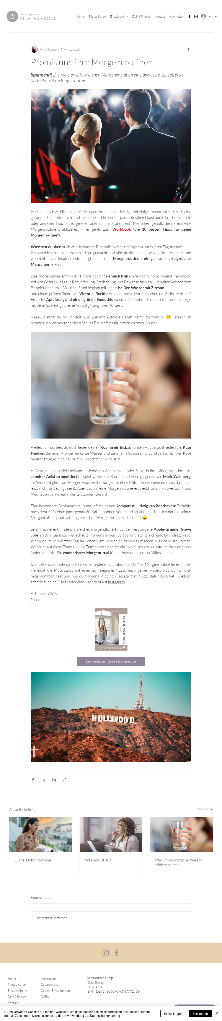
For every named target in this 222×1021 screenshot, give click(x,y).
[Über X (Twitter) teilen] (43, 780)
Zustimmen (200, 1013)
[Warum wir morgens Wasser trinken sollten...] (181, 834)
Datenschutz (49, 984)
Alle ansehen (204, 809)
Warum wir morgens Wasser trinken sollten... (178, 862)
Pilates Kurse (17, 984)
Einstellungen (173, 1013)
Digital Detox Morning (33, 860)
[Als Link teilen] (65, 780)
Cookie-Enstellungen (55, 990)
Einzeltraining (17, 990)
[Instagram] (196, 16)
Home (12, 978)
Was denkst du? (98, 860)
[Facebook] (189, 16)
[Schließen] (216, 1014)
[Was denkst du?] (111, 834)
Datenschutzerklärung (105, 1015)
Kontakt (13, 1003)
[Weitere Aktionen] (188, 49)
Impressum (48, 978)
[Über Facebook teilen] (33, 780)
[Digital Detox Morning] (40, 834)
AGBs (45, 997)
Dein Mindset (17, 997)
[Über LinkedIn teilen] (54, 780)
